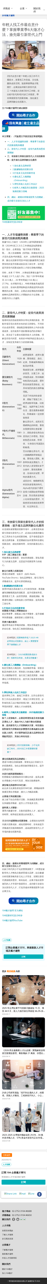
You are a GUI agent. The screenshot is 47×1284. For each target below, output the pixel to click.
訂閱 (23, 1182)
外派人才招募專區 (9, 1258)
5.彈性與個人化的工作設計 (25, 184)
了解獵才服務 (7, 1250)
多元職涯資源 (7, 1238)
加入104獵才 (7, 1273)
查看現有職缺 (7, 1230)
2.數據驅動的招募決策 (23, 169)
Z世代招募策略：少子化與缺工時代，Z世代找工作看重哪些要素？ (23, 748)
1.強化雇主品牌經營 (22, 165)
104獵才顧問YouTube (12, 920)
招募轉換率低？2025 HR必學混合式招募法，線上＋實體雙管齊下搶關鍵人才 (22, 641)
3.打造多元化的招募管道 (24, 173)
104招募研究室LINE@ (12, 221)
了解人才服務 (7, 1234)
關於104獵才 (7, 1269)
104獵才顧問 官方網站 (12, 910)
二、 (9, 148)
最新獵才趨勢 (7, 1254)
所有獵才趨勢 (8, 15)
